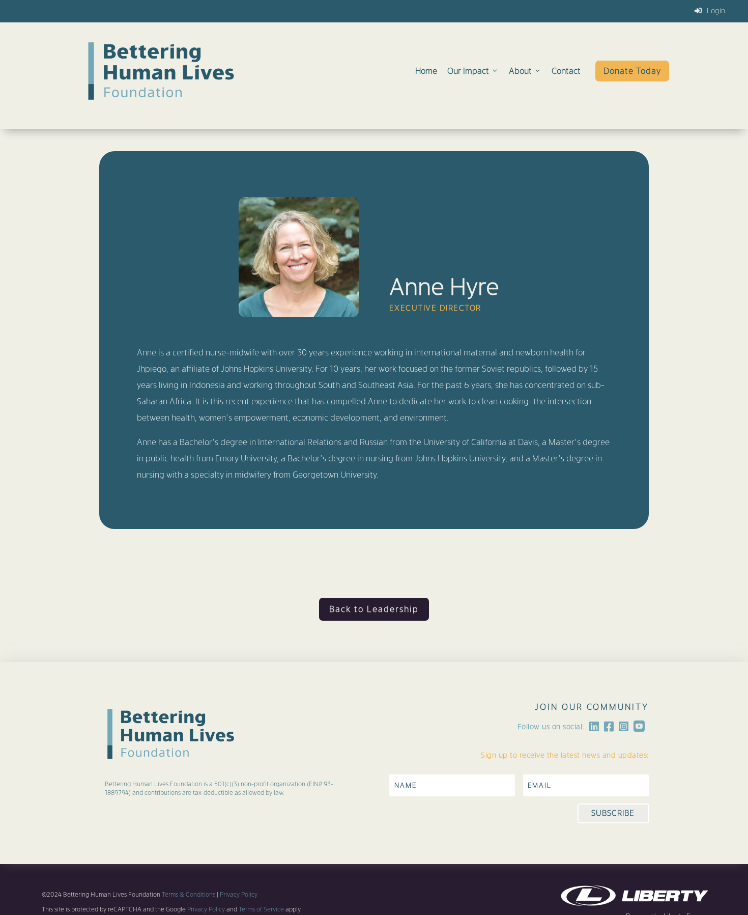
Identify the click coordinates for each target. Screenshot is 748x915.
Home (426, 71)
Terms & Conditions (188, 894)
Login (716, 11)
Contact (566, 71)
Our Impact (468, 71)
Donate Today (632, 71)
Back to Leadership (374, 609)
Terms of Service (260, 909)
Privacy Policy (238, 894)
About (520, 71)
